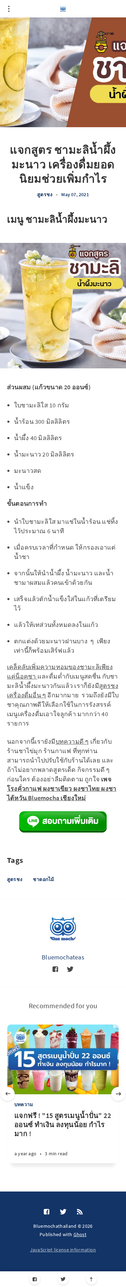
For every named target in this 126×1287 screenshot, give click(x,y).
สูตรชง (44, 194)
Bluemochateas (63, 957)
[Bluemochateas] (63, 928)
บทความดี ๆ (72, 741)
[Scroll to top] (91, 1279)
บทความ (23, 1104)
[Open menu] (9, 8)
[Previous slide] (8, 1094)
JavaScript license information (63, 1250)
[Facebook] (34, 1279)
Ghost (80, 1234)
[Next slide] (118, 1094)
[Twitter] (63, 1279)
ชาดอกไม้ (43, 879)
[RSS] (80, 1212)
